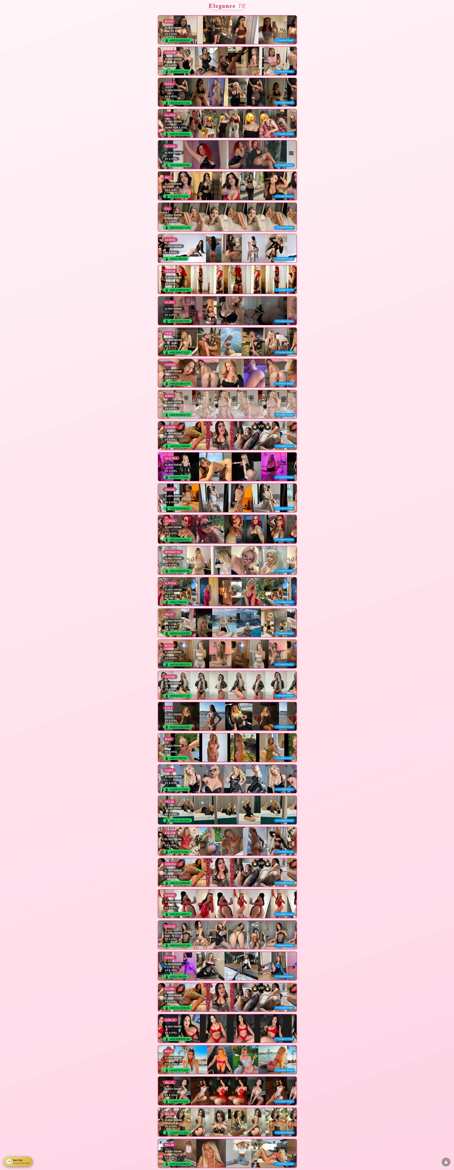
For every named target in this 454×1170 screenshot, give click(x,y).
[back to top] (446, 1162)
